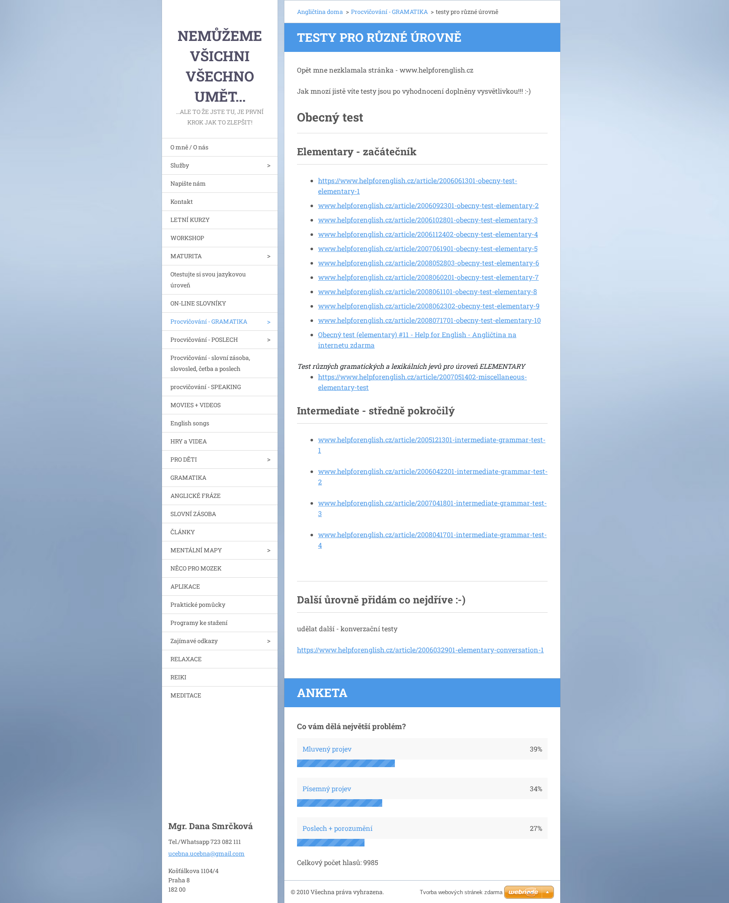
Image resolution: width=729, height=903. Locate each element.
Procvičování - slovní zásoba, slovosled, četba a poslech (210, 363)
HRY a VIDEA (188, 441)
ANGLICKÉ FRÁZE (195, 496)
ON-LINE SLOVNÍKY (198, 303)
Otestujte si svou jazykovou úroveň (208, 279)
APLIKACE (185, 586)
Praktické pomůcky (197, 604)
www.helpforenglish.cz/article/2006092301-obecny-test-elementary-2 (428, 205)
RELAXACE (186, 659)
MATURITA (186, 256)
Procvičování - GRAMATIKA (208, 321)
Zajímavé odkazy (194, 641)
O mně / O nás (189, 147)
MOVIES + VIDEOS (195, 405)
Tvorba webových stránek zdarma (461, 892)
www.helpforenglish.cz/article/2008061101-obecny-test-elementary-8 (427, 291)
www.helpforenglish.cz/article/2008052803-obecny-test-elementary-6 (428, 262)
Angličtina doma (320, 12)
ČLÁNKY (182, 532)
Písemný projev (326, 788)
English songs (189, 423)
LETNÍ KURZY (190, 220)
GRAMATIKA (188, 477)
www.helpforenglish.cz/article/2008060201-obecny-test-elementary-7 (428, 277)
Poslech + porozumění (337, 828)
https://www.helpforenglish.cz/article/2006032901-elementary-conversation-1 (420, 649)
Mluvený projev (326, 748)
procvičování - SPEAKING (205, 387)
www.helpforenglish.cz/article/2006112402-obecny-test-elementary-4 (428, 234)
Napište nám (188, 183)
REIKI (178, 677)
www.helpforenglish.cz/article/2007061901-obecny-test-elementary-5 (427, 248)
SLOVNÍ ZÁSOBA (193, 514)
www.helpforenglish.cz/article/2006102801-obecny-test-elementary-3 (428, 219)
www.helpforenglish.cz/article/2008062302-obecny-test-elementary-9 (429, 305)
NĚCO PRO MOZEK (195, 568)
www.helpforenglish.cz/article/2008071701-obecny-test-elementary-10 (429, 320)
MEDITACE (185, 695)
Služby (179, 165)
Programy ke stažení (198, 623)
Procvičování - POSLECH (204, 339)
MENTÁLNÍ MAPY (196, 550)
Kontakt (181, 201)
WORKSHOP (187, 238)
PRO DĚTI (183, 459)
